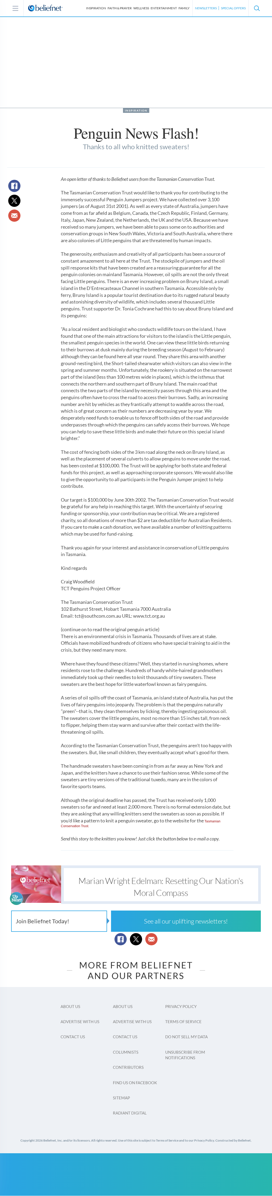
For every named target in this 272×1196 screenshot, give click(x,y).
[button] (256, 8)
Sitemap (121, 1097)
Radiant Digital (130, 1112)
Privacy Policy (181, 1006)
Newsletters (206, 8)
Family (184, 8)
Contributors (128, 1067)
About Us (70, 1006)
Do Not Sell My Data (186, 1036)
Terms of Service (183, 1021)
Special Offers (233, 8)
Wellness (141, 8)
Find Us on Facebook (135, 1082)
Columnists (125, 1052)
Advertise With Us (80, 1021)
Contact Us (73, 1036)
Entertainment (164, 8)
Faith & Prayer (120, 8)
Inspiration (96, 8)
